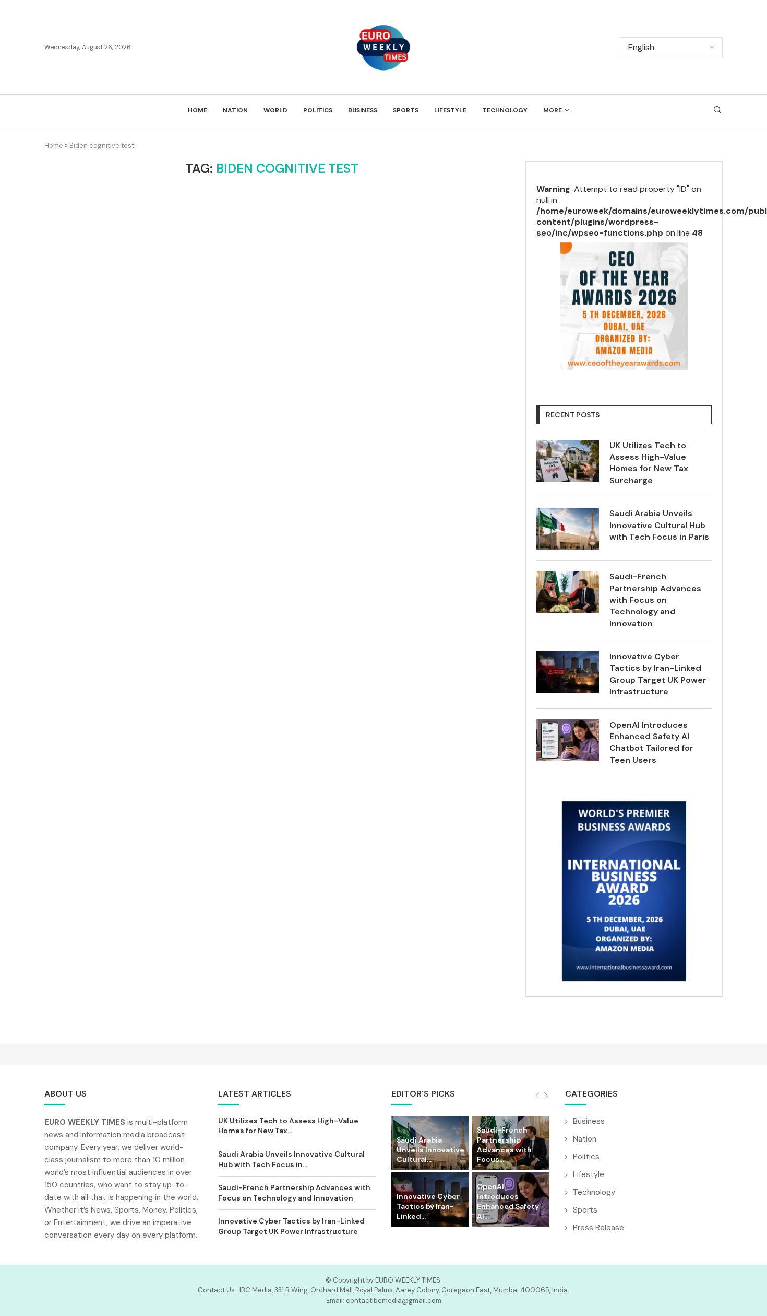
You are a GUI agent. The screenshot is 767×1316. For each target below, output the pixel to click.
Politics (317, 110)
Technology (505, 110)
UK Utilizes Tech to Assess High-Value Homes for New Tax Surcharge (648, 463)
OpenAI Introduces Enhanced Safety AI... (508, 1201)
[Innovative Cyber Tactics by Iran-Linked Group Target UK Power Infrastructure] (567, 672)
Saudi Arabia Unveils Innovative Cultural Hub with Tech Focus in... (291, 1159)
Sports (405, 110)
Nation (235, 110)
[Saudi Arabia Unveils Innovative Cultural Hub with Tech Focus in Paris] (567, 529)
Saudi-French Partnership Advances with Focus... (504, 1144)
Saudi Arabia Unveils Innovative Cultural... (430, 1149)
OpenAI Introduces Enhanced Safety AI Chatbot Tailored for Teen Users (651, 742)
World (275, 110)
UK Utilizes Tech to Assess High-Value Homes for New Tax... (288, 1126)
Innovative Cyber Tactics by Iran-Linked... (428, 1206)
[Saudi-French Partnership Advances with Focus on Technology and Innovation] (567, 592)
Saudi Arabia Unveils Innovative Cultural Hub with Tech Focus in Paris (659, 525)
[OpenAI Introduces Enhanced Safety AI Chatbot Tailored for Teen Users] (567, 740)
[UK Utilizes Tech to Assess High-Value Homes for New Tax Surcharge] (567, 461)
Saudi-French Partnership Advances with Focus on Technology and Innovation (655, 600)
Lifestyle (450, 110)
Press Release (598, 1227)
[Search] (717, 110)
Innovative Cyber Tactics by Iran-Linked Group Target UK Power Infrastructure (657, 674)
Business (362, 110)
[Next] (546, 1096)
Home (197, 110)
